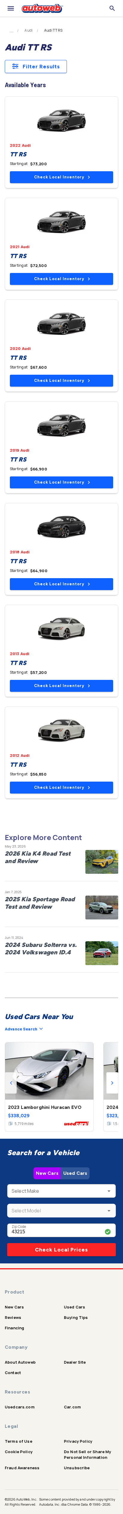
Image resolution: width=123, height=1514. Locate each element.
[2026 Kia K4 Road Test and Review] (101, 862)
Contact (13, 1372)
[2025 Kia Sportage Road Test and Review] (101, 907)
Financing (14, 1328)
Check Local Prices (61, 1249)
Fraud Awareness (22, 1467)
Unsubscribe (77, 1467)
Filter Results (41, 66)
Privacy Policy (78, 1441)
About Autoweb (20, 1362)
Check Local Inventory (59, 177)
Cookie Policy (19, 1451)
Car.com (72, 1407)
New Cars (47, 1173)
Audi (28, 30)
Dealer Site (75, 1362)
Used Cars (75, 1173)
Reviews (13, 1317)
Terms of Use (18, 1441)
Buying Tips (76, 1317)
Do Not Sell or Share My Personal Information (87, 1454)
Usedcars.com (20, 1407)
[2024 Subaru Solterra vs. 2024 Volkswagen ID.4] (101, 953)
